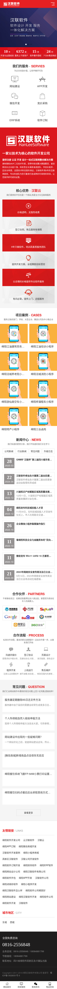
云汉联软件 (28, 840)
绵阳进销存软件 (10, 884)
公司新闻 (8, 451)
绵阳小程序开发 (29, 884)
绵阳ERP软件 (46, 865)
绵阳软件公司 (46, 896)
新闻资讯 (35, 987)
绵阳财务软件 (30, 865)
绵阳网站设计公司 (11, 871)
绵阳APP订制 (9, 846)
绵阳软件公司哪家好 (35, 890)
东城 (4, 922)
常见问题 (35, 451)
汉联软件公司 (41, 877)
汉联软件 (23, 902)
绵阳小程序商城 (31, 852)
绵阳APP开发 (25, 877)
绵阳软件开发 (9, 902)
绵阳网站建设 (9, 896)
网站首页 (7, 987)
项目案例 (21, 987)
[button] (26, 44)
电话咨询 (50, 987)
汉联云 (41, 840)
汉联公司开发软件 (30, 858)
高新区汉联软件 (10, 858)
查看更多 (28, 812)
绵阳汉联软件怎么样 (12, 890)
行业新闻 (22, 451)
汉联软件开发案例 (11, 852)
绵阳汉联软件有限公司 (34, 871)
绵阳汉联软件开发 (28, 896)
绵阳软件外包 (9, 877)
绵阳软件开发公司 (11, 840)
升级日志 (48, 451)
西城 (12, 922)
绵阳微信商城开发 (27, 846)
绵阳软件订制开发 (11, 865)
